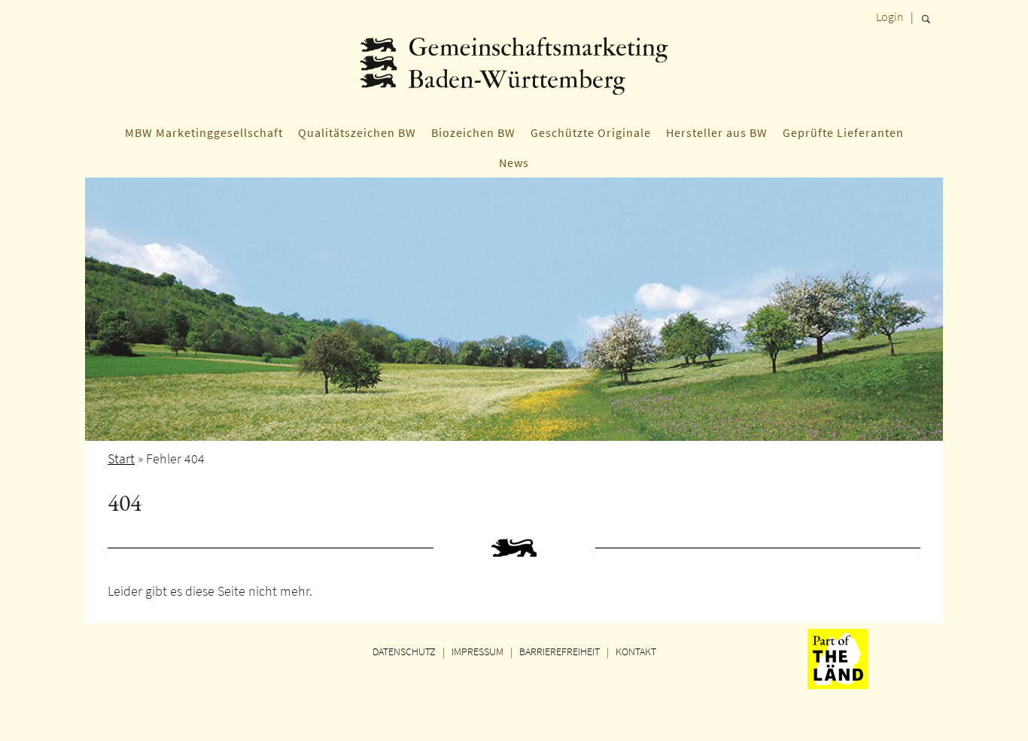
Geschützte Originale (591, 132)
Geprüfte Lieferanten (843, 132)
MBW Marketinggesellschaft (204, 132)
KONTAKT (636, 651)
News (514, 162)
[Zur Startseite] (514, 71)
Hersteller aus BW (717, 132)
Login (890, 16)
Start (121, 458)
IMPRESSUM (477, 651)
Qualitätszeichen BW (357, 132)
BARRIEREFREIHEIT (559, 651)
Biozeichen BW (473, 132)
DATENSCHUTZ (404, 651)
